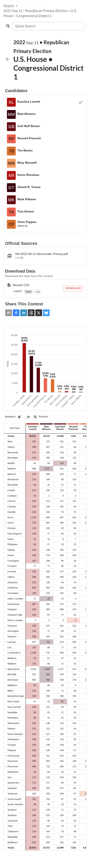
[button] (28, 291)
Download (73, 288)
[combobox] (48, 26)
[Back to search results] (7, 59)
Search (8, 6)
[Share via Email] (8, 312)
